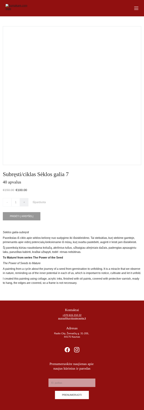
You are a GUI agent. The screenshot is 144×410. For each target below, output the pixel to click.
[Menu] (136, 8)
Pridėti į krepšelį (21, 216)
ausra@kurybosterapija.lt (72, 318)
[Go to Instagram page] (76, 349)
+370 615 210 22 (72, 315)
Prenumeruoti (72, 394)
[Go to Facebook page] (67, 349)
